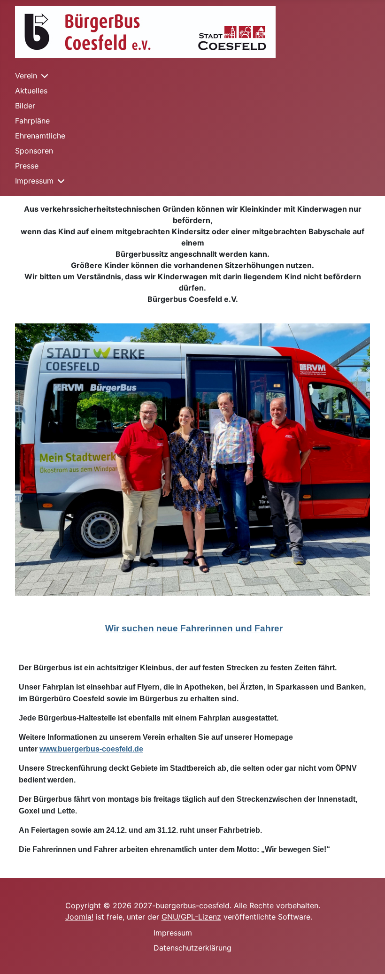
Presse (26, 165)
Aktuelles (31, 90)
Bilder (25, 105)
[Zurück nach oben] (368, 956)
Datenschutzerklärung (192, 947)
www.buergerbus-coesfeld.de (91, 749)
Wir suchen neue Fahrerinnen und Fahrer (194, 628)
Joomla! (79, 916)
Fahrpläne (32, 120)
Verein (26, 75)
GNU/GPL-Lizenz (191, 916)
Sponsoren (34, 150)
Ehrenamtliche (40, 135)
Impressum (34, 180)
